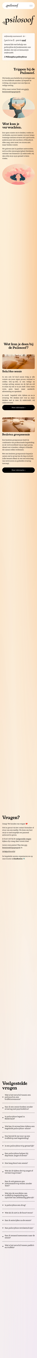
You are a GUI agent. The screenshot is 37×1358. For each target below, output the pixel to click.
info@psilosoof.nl (8, 851)
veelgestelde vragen (23, 839)
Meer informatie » (18, 408)
